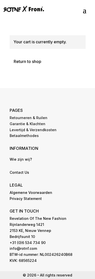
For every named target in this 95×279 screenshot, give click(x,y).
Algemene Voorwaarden (31, 192)
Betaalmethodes (24, 135)
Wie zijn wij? (21, 159)
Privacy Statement (26, 198)
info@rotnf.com (23, 248)
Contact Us (19, 172)
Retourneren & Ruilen (28, 118)
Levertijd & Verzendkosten (33, 130)
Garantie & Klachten (27, 124)
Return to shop (27, 61)
